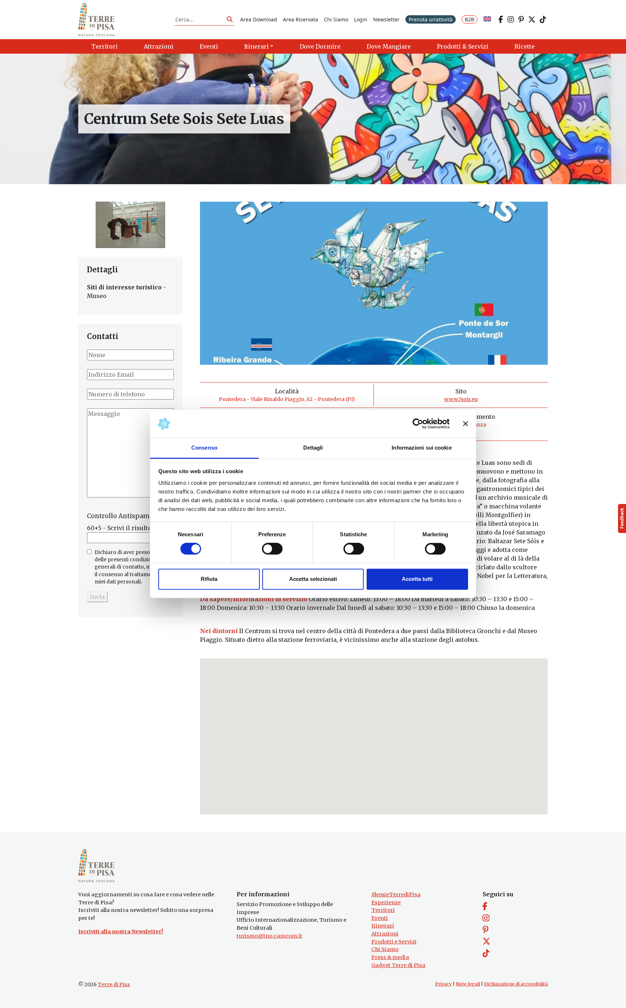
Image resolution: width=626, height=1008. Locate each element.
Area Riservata (300, 19)
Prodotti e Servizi (394, 941)
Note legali (468, 984)
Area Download (258, 19)
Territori (383, 910)
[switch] (272, 549)
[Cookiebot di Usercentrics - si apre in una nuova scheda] (418, 423)
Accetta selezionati (313, 579)
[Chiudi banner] (465, 423)
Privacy (443, 984)
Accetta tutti (417, 579)
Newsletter (386, 19)
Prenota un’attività (430, 19)
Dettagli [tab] (313, 448)
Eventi (379, 918)
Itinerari (382, 925)
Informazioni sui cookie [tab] (421, 448)
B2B (469, 19)
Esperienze (386, 902)
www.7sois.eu (461, 399)
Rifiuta (209, 579)
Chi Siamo (336, 19)
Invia (97, 596)
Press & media (390, 957)
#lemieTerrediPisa (396, 894)
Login (360, 19)
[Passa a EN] (487, 19)
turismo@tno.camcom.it (269, 936)
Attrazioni (384, 933)
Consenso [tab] (204, 448)
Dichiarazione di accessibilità (516, 984)
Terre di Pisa (114, 984)
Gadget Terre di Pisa (398, 965)
